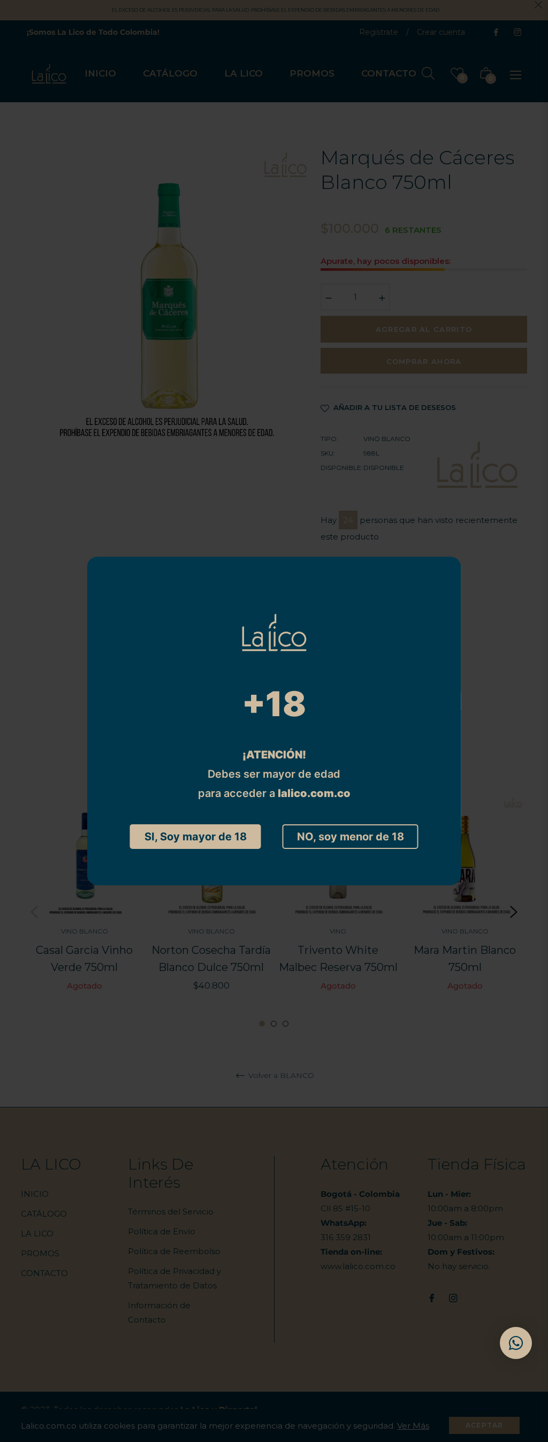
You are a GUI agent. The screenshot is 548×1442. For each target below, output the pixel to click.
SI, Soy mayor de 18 (195, 836)
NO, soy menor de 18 (350, 836)
